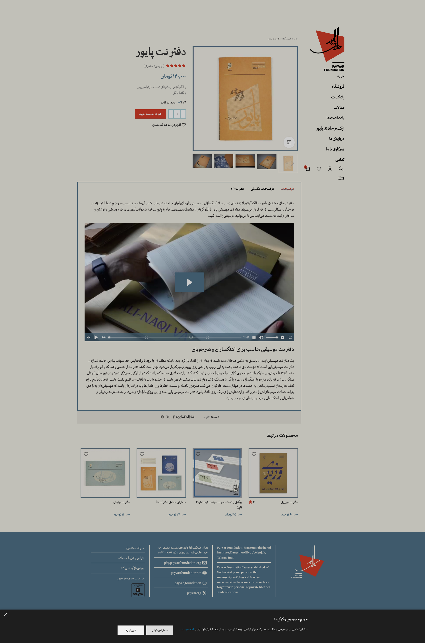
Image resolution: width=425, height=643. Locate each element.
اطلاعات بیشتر (187, 629)
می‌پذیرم (131, 630)
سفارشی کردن (160, 630)
